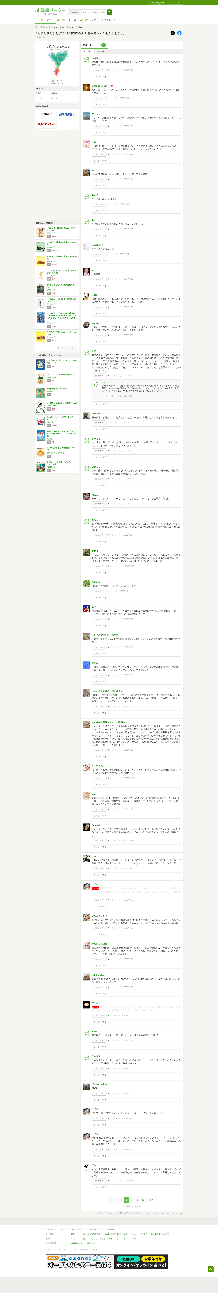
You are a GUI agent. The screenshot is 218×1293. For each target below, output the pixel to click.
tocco (94, 295)
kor (93, 794)
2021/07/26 (128, 619)
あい (94, 220)
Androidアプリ (76, 1243)
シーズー (96, 413)
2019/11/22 (128, 1040)
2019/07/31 (128, 1068)
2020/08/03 (128, 900)
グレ (94, 1165)
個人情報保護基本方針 (91, 1234)
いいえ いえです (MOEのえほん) (60, 374)
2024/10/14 (124, 204)
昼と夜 (95, 663)
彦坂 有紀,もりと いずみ (55, 453)
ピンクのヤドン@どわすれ (105, 635)
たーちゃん (97, 766)
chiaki (95, 550)
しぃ (94, 856)
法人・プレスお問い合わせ (101, 1239)
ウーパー (96, 1003)
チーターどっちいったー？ (57, 389)
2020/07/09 (128, 959)
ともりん (96, 1056)
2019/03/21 (128, 1149)
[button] (109, 12)
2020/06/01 (128, 987)
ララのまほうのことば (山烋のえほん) (62, 403)
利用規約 (110, 1229)
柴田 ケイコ (51, 363)
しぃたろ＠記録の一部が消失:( (107, 691)
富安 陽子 (50, 439)
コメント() (116, 70)
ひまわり (96, 466)
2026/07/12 (128, 70)
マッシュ (96, 114)
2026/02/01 (128, 126)
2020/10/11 (128, 840)
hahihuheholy (99, 975)
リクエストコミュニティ (126, 1239)
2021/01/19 (129, 778)
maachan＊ (97, 245)
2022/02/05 (128, 479)
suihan (95, 323)
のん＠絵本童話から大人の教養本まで (110, 722)
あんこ (95, 195)
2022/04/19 (128, 451)
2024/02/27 (124, 254)
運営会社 (74, 1234)
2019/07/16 (128, 1093)
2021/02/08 (128, 675)
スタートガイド (95, 1229)
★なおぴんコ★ (99, 943)
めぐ (94, 607)
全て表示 (87, 51)
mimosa (96, 582)
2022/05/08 (124, 423)
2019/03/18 (129, 1181)
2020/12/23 (128, 809)
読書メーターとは (77, 1229)
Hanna (95, 58)
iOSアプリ (91, 1243)
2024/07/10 (128, 229)
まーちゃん (97, 438)
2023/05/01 (128, 335)
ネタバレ (100, 51)
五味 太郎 (50, 422)
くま (94, 351)
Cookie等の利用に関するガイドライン (120, 1234)
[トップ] (36, 28)
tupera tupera (51, 377)
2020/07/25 (128, 928)
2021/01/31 (128, 706)
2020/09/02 (129, 868)
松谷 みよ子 (45, 27)
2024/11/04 (128, 179)
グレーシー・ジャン (54, 405)
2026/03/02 (124, 98)
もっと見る (69, 347)
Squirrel (96, 825)
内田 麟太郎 (51, 467)
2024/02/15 (128, 307)
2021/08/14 (124, 591)
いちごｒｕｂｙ (99, 915)
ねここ (95, 494)
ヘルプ (73, 1239)
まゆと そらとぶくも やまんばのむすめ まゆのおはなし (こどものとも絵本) (61, 433)
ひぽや (95, 884)
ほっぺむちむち (99, 1084)
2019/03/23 (128, 1118)
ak (93, 170)
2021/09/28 (129, 566)
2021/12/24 (128, 535)
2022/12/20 (128, 376)
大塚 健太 (50, 391)
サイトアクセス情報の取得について (154, 1234)
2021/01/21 (128, 750)
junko (94, 1031)
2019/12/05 (128, 1015)
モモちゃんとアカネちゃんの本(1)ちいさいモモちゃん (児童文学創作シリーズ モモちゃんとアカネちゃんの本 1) (61, 316)
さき (94, 142)
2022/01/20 (128, 504)
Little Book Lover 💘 (102, 86)
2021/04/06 (128, 647)
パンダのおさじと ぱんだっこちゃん (62, 360)
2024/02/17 (128, 279)
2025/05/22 (128, 154)
